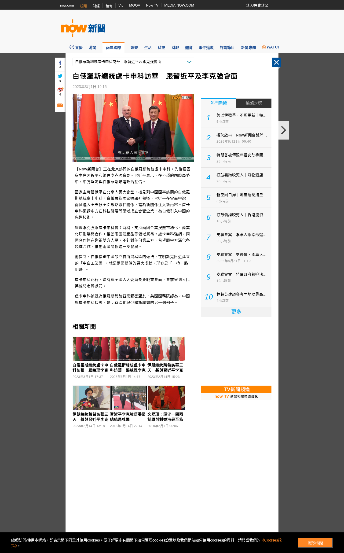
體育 (109, 6)
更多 (236, 312)
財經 (96, 6)
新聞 (83, 6)
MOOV (134, 5)
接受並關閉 (315, 543)
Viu (120, 5)
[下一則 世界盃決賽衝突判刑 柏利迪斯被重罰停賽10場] (283, 130)
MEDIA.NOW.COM (179, 5)
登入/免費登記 (257, 5)
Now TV (152, 5)
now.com (67, 5)
